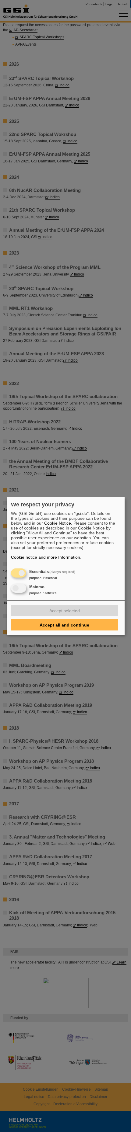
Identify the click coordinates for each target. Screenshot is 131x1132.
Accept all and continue (64, 625)
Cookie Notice (57, 523)
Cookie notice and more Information (45, 557)
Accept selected (64, 610)
